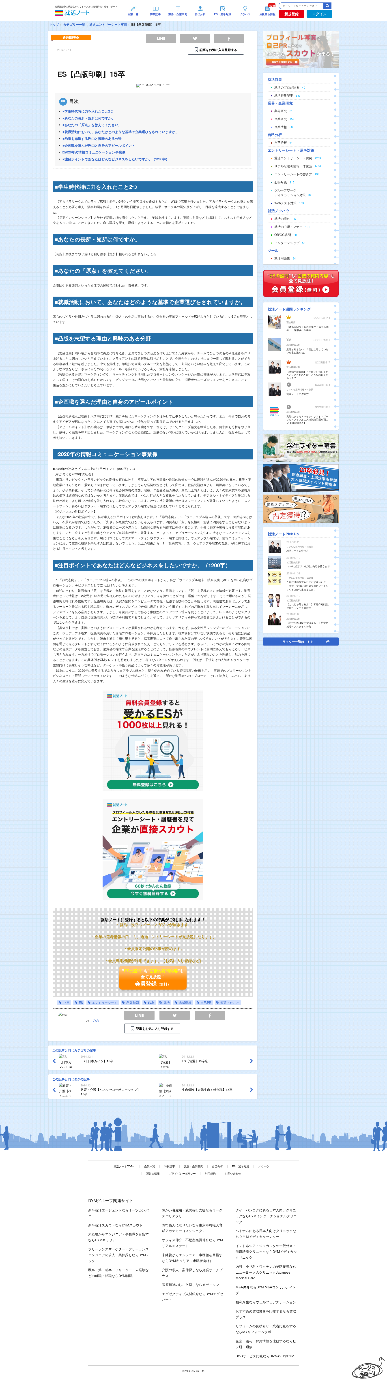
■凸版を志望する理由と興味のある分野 (92, 138)
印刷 (151, 1002)
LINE (139, 1015)
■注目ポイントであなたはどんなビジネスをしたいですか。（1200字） (115, 159)
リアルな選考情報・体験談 (299, 389)
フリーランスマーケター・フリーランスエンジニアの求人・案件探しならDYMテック (118, 1255)
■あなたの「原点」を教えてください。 (92, 124)
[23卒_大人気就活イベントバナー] (301, 478)
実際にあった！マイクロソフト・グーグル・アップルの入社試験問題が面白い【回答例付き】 (307, 419)
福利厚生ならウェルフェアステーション (266, 1302)
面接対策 (290, 322)
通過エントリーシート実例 (108, 24)
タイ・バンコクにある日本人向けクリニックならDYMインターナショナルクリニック (266, 1216)
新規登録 (291, 13)
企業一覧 (149, 1166)
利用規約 (210, 1173)
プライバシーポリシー (182, 1173)
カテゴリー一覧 (74, 24)
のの (96, 1020)
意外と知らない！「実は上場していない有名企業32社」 (307, 350)
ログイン (319, 13)
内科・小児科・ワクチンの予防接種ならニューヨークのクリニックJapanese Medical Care (266, 1272)
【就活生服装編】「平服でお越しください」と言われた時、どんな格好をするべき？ (307, 375)
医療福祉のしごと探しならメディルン (190, 1284)
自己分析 (217, 1166)
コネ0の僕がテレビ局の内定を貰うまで (308, 566)
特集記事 (169, 1166)
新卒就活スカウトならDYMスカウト (115, 1225)
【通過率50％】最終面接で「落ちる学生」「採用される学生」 (307, 328)
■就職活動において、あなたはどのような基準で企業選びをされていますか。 (120, 131)
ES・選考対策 (240, 1166)
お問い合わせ (233, 1173)
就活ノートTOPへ (124, 1166)
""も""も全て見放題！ (153, 977)
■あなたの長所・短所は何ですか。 (88, 118)
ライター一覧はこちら (298, 641)
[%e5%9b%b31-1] (301, 508)
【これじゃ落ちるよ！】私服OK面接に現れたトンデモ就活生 (307, 606)
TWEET (174, 1015)
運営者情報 (153, 1173)
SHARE (210, 1015)
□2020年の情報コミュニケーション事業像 (93, 152)
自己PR (206, 1002)
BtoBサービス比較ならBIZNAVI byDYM (265, 1355)
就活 (166, 1002)
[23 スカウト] (301, 49)
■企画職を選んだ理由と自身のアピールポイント (98, 145)
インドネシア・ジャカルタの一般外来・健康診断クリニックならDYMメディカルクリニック (266, 1251)
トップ (54, 24)
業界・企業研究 (193, 1166)
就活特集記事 (293, 344)
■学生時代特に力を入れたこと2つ (87, 111)
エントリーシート (104, 1002)
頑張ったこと (229, 1002)
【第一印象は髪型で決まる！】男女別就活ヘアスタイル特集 (307, 624)
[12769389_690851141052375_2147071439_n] (301, 447)
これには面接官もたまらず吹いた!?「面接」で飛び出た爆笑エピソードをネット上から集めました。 (307, 585)
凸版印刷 (132, 1002)
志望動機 (185, 1002)
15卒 (66, 1002)
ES (81, 1002)
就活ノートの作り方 (297, 394)
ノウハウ (263, 1166)
